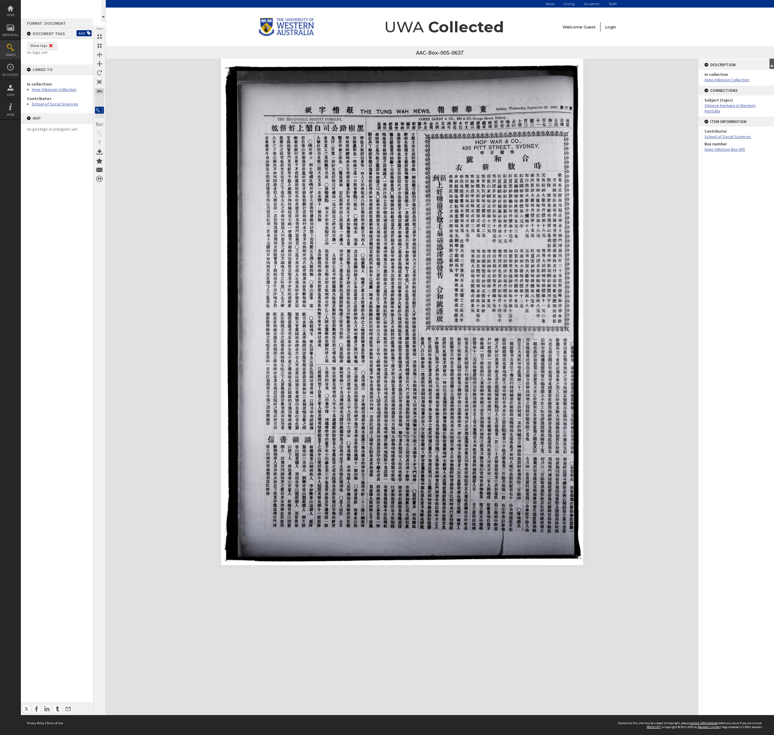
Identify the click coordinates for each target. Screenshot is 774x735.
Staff (613, 4)
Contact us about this (99, 169)
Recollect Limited (709, 727)
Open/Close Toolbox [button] (103, 11)
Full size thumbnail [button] (99, 36)
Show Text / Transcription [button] (99, 124)
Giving (569, 4)
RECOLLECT (654, 727)
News (549, 4)
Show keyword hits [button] (99, 133)
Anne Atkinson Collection (54, 89)
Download (99, 151)
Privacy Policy (35, 723)
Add (82, 33)
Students (592, 4)
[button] (99, 110)
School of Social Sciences (55, 104)
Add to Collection (99, 160)
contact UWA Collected (704, 723)
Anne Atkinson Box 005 (724, 149)
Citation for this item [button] (99, 178)
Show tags (38, 45)
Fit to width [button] (99, 54)
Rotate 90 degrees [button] (99, 72)
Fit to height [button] (99, 63)
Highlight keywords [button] (99, 142)
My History (10, 75)
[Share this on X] (26, 705)
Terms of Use (55, 723)
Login (11, 95)
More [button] (10, 115)
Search (10, 55)
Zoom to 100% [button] (99, 81)
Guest (590, 26)
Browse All (10, 35)
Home (11, 15)
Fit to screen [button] (99, 45)
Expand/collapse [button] (771, 64)
